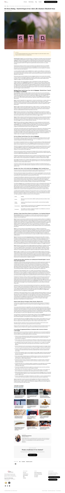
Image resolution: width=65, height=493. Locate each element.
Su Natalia (23, 461)
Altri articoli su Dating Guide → (19, 387)
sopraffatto (43, 314)
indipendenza (25, 82)
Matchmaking (31, 1)
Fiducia (18, 91)
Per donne (36, 476)
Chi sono (25, 1)
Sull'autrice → (24, 441)
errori (25, 270)
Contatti (40, 1)
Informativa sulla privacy (51, 490)
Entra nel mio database (52, 479)
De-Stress (16, 90)
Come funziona (25, 474)
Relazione (25, 91)
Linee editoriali (58, 490)
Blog (36, 1)
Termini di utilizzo (44, 490)
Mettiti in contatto (32, 454)
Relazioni (37, 90)
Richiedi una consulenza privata (50, 1)
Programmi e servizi (29, 461)
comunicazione (16, 124)
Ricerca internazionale (38, 474)
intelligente (16, 60)
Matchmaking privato (37, 472)
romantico (39, 138)
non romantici (25, 61)
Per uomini (36, 475)
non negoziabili (47, 94)
